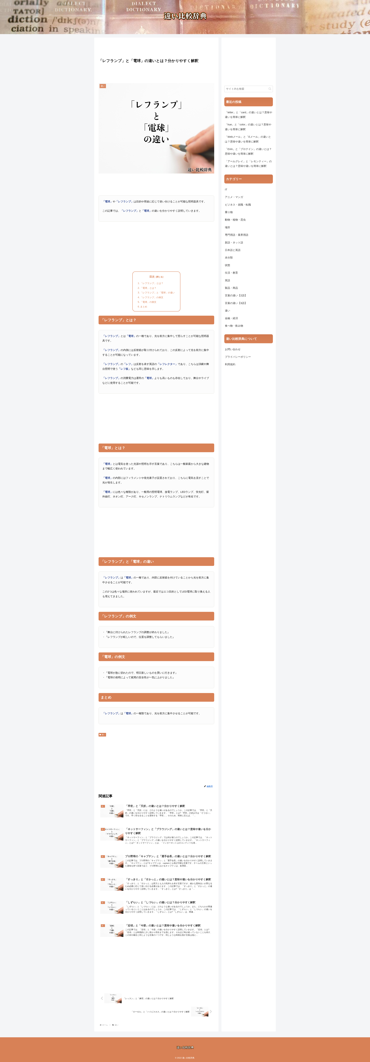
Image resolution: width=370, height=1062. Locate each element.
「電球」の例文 (148, 302)
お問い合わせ (232, 349)
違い (103, 735)
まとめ (143, 306)
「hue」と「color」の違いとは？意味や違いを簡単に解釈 (248, 127)
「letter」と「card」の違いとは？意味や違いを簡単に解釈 (248, 114)
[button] (269, 88)
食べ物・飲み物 (234, 325)
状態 (227, 265)
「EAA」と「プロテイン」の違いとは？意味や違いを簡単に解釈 (248, 151)
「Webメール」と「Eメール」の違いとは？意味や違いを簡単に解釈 (248, 139)
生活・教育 (231, 272)
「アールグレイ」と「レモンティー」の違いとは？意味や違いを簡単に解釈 (248, 163)
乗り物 (229, 212)
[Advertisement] (156, 47)
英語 (227, 280)
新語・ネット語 (234, 242)
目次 (152, 276)
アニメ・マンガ (234, 197)
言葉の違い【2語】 (236, 295)
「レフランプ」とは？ (151, 283)
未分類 (229, 257)
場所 (227, 227)
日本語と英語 (232, 250)
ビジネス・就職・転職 (238, 204)
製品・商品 (231, 287)
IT (226, 189)
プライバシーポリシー (238, 356)
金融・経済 (231, 318)
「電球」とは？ (148, 288)
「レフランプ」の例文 (151, 297)
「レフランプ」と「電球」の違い (157, 292)
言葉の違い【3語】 (236, 303)
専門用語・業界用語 (236, 234)
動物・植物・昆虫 (235, 219)
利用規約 (230, 364)
